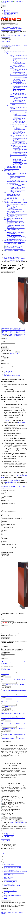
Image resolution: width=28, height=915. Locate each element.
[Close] (1, 557)
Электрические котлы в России (12, 885)
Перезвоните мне (5, 839)
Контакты (6, 896)
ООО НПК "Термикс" (15, 335)
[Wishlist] (2, 668)
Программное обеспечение (11, 13)
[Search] (16, 24)
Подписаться (19, 820)
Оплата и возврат (8, 893)
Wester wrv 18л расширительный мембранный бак (14, 696)
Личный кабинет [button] (5, 17)
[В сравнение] (13, 818)
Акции (5, 898)
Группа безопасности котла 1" (9, 706)
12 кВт (23, 486)
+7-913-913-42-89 (5, 37)
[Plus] (1, 344)
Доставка (6, 892)
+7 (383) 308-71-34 (12, 35)
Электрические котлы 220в (11, 868)
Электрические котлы (9, 256)
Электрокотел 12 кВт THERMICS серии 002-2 (13, 728)
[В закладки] (4, 818)
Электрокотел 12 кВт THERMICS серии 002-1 (13, 718)
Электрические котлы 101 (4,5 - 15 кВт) (14, 258)
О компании (7, 10)
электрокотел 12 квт (6, 488)
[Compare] (4, 668)
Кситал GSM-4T (5, 674)
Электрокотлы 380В (9, 884)
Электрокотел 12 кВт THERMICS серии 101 (12, 738)
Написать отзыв (5, 554)
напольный (4, 486)
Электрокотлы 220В (9, 882)
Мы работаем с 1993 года (10, 891)
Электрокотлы (7, 878)
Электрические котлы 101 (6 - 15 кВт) (14, 260)
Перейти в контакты (6, 840)
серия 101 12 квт (16, 486)
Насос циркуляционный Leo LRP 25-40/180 (12, 684)
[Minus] (1, 737)
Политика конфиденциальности (17, 822)
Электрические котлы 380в (11, 870)
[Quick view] (1, 668)
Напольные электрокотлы (10, 881)
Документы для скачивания (11, 12)
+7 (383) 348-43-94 (21, 35)
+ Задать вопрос (5, 638)
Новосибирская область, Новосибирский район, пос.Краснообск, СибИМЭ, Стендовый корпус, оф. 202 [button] (11, 29)
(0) (6, 338)
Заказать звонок (8, 46)
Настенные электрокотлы (10, 880)
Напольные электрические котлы (12, 257)
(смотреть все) (14, 353)
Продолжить (4, 625)
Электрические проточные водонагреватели (15, 871)
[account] (3, 2)
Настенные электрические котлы (12, 867)
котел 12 (9, 486)
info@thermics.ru (8, 14)
